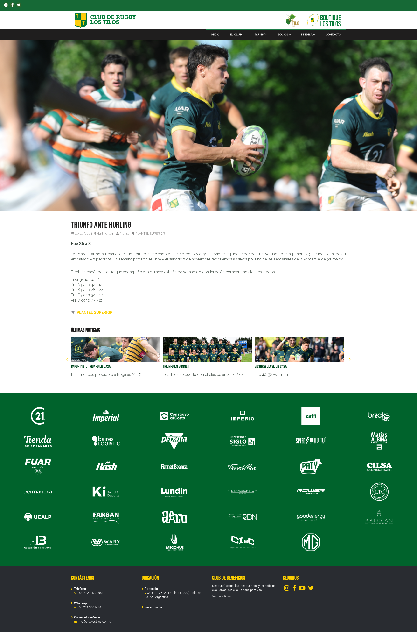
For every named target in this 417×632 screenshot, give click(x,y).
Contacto (333, 34)
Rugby (260, 34)
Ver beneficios (222, 596)
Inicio (215, 34)
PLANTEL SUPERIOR (150, 233)
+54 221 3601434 (89, 607)
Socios (283, 34)
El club (236, 34)
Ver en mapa (153, 607)
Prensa (307, 34)
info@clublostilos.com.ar (95, 621)
